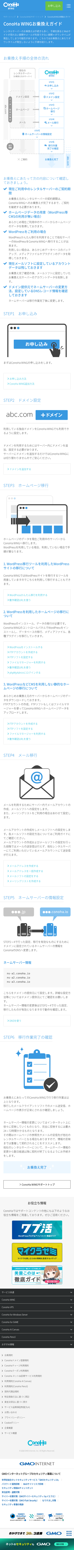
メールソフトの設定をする (23, 876)
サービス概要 (10, 1433)
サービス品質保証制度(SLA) (17, 1407)
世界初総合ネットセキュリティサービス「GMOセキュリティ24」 (31, 1479)
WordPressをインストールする (26, 647)
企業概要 (8, 1427)
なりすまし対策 (49, 1500)
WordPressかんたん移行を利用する (28, 595)
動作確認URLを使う (20, 600)
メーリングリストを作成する (25, 881)
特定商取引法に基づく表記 (16, 1396)
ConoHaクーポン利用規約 (16, 1370)
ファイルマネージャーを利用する (27, 662)
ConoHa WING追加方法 (21, 383)
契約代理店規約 (11, 1391)
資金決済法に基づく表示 (15, 1401)
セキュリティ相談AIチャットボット (17, 1488)
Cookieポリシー (11, 1422)
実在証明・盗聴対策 (11, 1492)
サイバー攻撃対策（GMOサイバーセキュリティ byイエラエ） (29, 1496)
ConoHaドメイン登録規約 (16, 1360)
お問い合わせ (10, 1412)
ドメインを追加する (20, 469)
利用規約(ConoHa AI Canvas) (17, 1381)
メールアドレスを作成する (23, 865)
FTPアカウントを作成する (23, 652)
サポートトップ (9, 16)
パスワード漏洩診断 (11, 1484)
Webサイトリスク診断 (33, 1484)
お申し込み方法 (17, 378)
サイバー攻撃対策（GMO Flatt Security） (20, 1500)
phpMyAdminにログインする (25, 672)
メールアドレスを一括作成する (26, 871)
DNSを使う (15, 1020)
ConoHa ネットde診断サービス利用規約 (23, 1376)
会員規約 (8, 1355)
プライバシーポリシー (14, 1417)
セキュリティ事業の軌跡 (13, 1504)
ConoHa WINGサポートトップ (31, 16)
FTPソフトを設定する (21, 657)
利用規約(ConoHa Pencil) (16, 1386)
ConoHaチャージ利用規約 (16, 1365)
